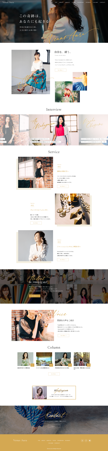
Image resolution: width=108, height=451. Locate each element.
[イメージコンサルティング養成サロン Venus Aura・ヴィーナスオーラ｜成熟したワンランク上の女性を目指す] (8, 2)
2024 (32, 365)
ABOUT (61, 2)
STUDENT (88, 2)
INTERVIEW (80, 2)
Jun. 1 (32, 364)
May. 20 (70, 364)
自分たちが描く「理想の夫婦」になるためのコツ (82, 368)
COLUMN (95, 2)
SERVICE (67, 2)
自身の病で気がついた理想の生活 (23, 368)
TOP (56, 2)
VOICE (73, 2)
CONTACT (102, 2)
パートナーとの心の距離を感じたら (42, 368)
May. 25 (51, 364)
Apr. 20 (89, 364)
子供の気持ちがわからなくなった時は (62, 368)
